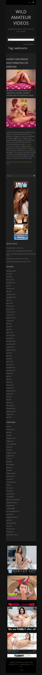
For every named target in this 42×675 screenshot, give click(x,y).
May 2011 (9, 400)
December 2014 (10, 312)
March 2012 (9, 382)
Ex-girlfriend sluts (11, 93)
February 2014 (10, 335)
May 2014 (9, 329)
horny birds (9, 479)
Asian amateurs (10, 429)
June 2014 (9, 326)
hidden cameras (11, 473)
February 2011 (10, 405)
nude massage (10, 508)
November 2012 (10, 370)
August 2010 (9, 414)
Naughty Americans (11, 502)
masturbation (26, 93)
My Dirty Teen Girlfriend (13, 499)
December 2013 (10, 341)
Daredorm (9, 447)
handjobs (9, 470)
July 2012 (8, 376)
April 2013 (9, 359)
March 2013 (9, 362)
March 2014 (9, 332)
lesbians (8, 485)
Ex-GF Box (9, 450)
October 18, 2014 (12, 90)
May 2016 (9, 291)
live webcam (19, 93)
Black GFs (9, 432)
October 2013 (10, 347)
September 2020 (11, 271)
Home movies (10, 476)
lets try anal (9, 488)
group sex (9, 467)
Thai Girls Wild (10, 529)
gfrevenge (9, 461)
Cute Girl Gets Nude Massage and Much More (19, 251)
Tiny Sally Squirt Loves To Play (14, 248)
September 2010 (11, 411)
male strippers (10, 494)
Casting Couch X (11, 438)
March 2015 (9, 303)
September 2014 (11, 318)
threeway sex (10, 532)
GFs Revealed (10, 464)
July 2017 (8, 285)
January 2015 (10, 309)
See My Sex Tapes (11, 523)
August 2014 (9, 321)
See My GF (9, 520)
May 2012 (9, 379)
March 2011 (9, 402)
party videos (9, 514)
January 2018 (10, 280)
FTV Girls (8, 459)
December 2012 (10, 367)
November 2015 (10, 294)
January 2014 (10, 338)
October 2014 (10, 315)
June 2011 (9, 397)
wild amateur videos (11, 95)
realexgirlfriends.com (12, 517)
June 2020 (9, 274)
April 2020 (9, 277)
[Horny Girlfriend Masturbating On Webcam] (21, 70)
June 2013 (9, 353)
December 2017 (10, 283)
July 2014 (8, 323)
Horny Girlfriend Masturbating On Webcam (17, 63)
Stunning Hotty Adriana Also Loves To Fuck (18, 261)
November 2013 (10, 344)
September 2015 (11, 297)
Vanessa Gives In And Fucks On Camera (17, 259)
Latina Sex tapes (11, 482)
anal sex (8, 426)
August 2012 (9, 373)
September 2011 (11, 391)
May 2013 (9, 356)
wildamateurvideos (23, 90)
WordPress (17, 664)
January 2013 (10, 364)
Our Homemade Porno (12, 511)
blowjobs (9, 435)
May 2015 (9, 300)
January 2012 (10, 385)
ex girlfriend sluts (24, 95)
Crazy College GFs (11, 444)
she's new (9, 526)
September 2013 (11, 350)
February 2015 (10, 306)
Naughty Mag (10, 505)
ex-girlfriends (10, 456)
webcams (31, 95)
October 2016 (10, 288)
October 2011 (10, 388)
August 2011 (9, 394)
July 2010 (8, 417)
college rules (9, 441)
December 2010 (10, 408)
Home (24, 44)
